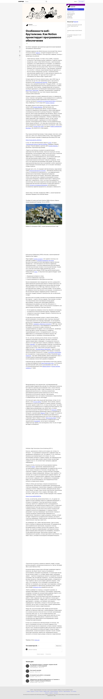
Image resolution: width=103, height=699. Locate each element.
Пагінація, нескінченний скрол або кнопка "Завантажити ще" (74, 26)
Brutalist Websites (37, 107)
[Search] (46, 2)
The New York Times (38, 126)
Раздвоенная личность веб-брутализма (36, 144)
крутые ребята (37, 401)
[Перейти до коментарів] (19, 51)
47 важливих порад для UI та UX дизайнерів (74, 36)
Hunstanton (37, 421)
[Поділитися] (20, 60)
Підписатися (75, 9)
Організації (56, 692)
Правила (51, 692)
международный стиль (47, 363)
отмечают (32, 344)
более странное (50, 102)
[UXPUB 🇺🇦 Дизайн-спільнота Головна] (21, 1)
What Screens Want (51, 418)
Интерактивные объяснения (43, 349)
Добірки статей (46, 691)
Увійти (75, 1)
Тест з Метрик (73, 691)
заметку (38, 52)
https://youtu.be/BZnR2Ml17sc (33, 496)
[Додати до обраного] (19, 56)
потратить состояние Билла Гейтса (46, 101)
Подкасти (32, 691)
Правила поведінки (40, 654)
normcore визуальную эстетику (37, 170)
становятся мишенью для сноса (45, 260)
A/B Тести (61, 691)
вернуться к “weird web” (32, 90)
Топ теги (36, 691)
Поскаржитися (48, 654)
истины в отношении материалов (38, 185)
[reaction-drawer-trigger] (19, 47)
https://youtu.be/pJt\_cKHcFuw (34, 140)
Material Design (46, 366)
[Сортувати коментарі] (38, 645)
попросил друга (37, 587)
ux (27, 43)
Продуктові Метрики (54, 691)
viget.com (36, 640)
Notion (33, 466)
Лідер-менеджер (67, 691)
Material (43, 413)
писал (35, 271)
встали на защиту (38, 259)
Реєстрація (81, 1)
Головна (28, 691)
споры (49, 142)
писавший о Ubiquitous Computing (42, 324)
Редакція (30, 24)
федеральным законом (41, 82)
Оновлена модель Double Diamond (74, 31)
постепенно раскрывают (54, 352)
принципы (54, 409)
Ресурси (41, 691)
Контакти (46, 692)
